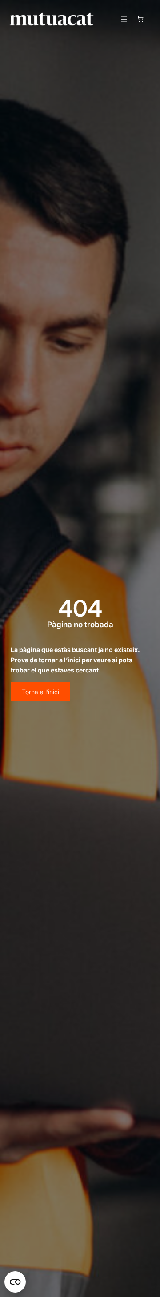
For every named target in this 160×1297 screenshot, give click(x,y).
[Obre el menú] (124, 19)
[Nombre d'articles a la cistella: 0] (140, 19)
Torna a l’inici (40, 692)
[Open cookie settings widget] (15, 1282)
